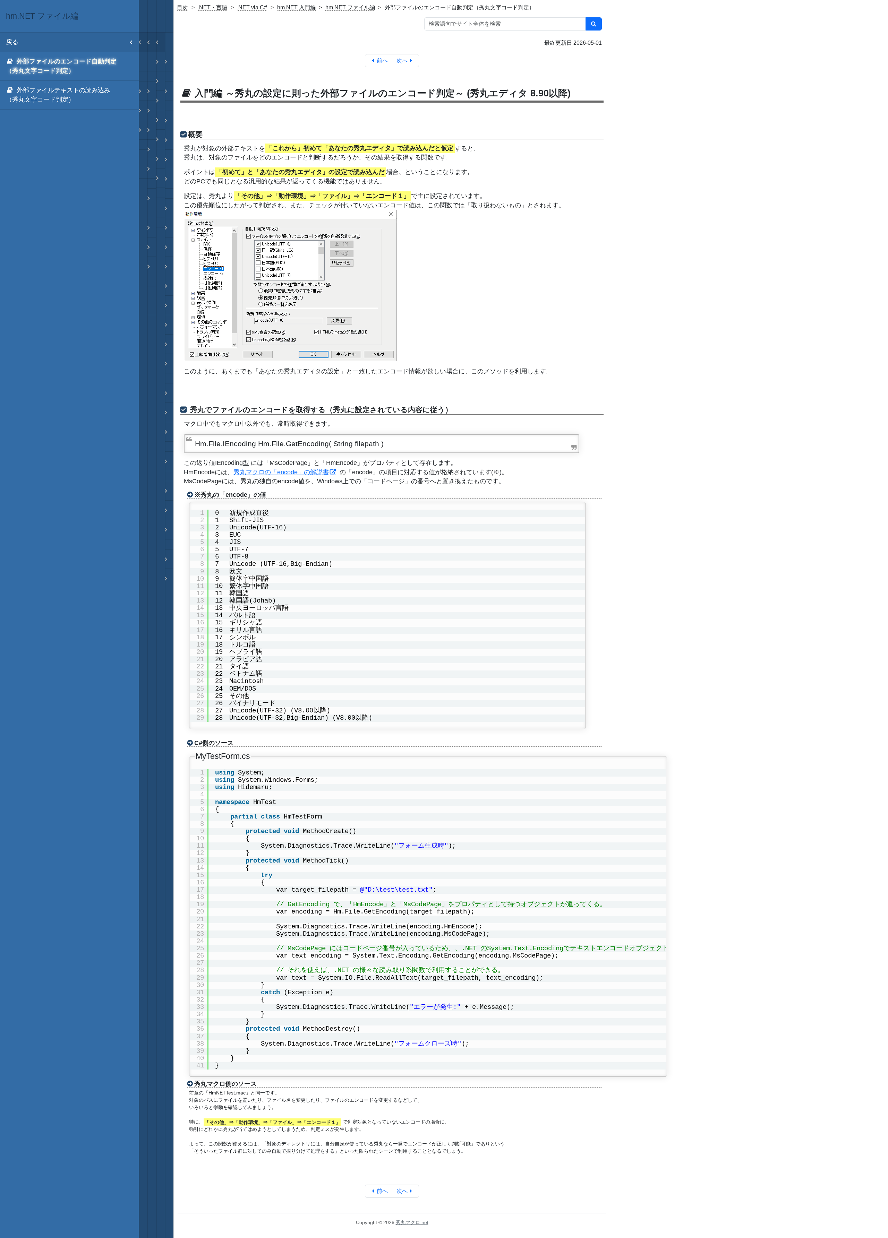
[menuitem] (69, 66)
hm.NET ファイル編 (350, 7)
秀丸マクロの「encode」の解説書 (281, 472)
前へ (382, 60)
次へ (402, 60)
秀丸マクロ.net (412, 1222)
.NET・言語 (212, 7)
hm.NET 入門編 (296, 7)
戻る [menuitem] (12, 41)
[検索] (594, 24)
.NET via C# (252, 7)
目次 (182, 7)
